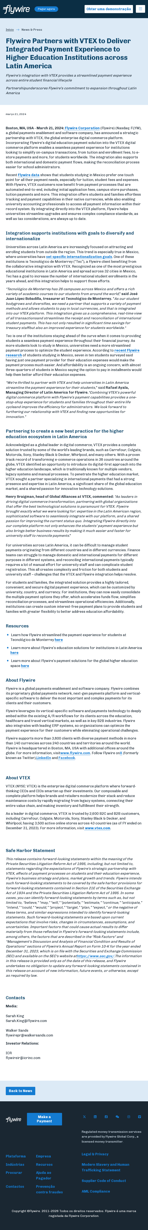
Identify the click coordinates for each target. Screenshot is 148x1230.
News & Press (32, 29)
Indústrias (15, 1164)
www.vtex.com (97, 828)
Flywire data (29, 175)
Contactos (15, 1186)
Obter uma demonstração (109, 9)
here (59, 640)
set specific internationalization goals (79, 257)
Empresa (43, 1156)
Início (10, 29)
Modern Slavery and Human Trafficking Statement (105, 1167)
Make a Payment (44, 1119)
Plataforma (16, 1156)
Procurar (14, 1173)
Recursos (44, 1164)
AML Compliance (96, 1191)
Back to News (20, 1091)
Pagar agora (46, 9)
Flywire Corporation (82, 128)
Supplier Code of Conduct (104, 1181)
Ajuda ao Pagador (43, 1175)
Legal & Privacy (95, 1154)
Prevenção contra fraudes (49, 1189)
